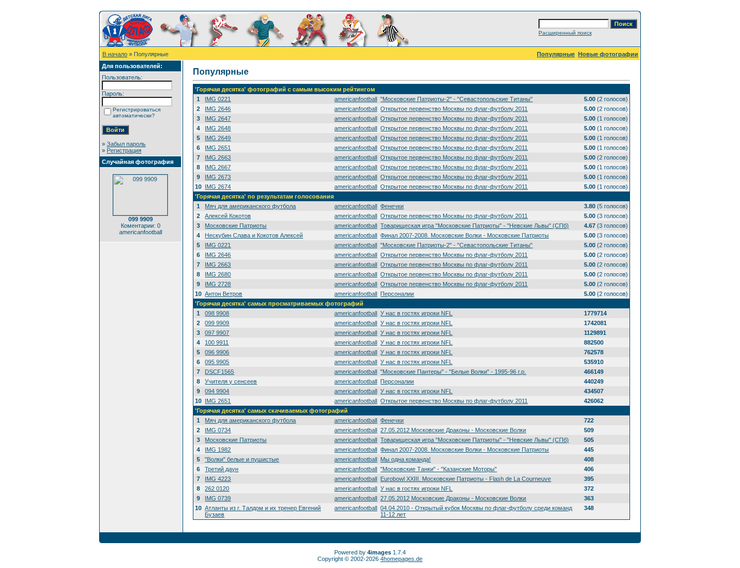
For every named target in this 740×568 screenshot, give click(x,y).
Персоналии (397, 293)
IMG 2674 (218, 186)
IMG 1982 (218, 449)
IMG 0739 (218, 498)
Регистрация (124, 150)
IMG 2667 (218, 167)
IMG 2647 (218, 118)
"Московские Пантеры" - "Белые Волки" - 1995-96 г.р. (453, 371)
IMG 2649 (218, 138)
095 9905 (217, 362)
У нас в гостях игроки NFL (416, 313)
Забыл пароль (126, 144)
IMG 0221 (218, 99)
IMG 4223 (218, 478)
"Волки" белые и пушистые (242, 459)
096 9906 (217, 352)
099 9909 (217, 323)
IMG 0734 (218, 430)
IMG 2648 (218, 128)
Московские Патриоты (236, 225)
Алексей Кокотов (228, 216)
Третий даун (221, 469)
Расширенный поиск (565, 33)
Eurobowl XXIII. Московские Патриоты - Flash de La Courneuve (465, 478)
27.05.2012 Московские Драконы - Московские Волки (453, 430)
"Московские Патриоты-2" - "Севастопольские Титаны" (456, 99)
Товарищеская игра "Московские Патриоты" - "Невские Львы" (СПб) (474, 225)
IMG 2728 (218, 284)
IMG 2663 (218, 157)
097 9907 (217, 332)
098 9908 (217, 313)
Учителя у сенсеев (231, 381)
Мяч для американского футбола (250, 206)
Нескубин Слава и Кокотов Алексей (254, 235)
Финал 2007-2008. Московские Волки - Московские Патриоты (464, 235)
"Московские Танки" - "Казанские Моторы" (438, 469)
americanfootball (355, 99)
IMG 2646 (218, 108)
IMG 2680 (218, 274)
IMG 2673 (218, 177)
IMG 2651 (218, 147)
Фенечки (392, 206)
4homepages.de (401, 559)
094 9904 (217, 391)
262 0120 (217, 488)
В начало (114, 54)
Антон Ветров (223, 293)
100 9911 (217, 342)
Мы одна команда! (405, 459)
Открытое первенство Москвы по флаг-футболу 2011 (454, 108)
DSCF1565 (219, 371)
